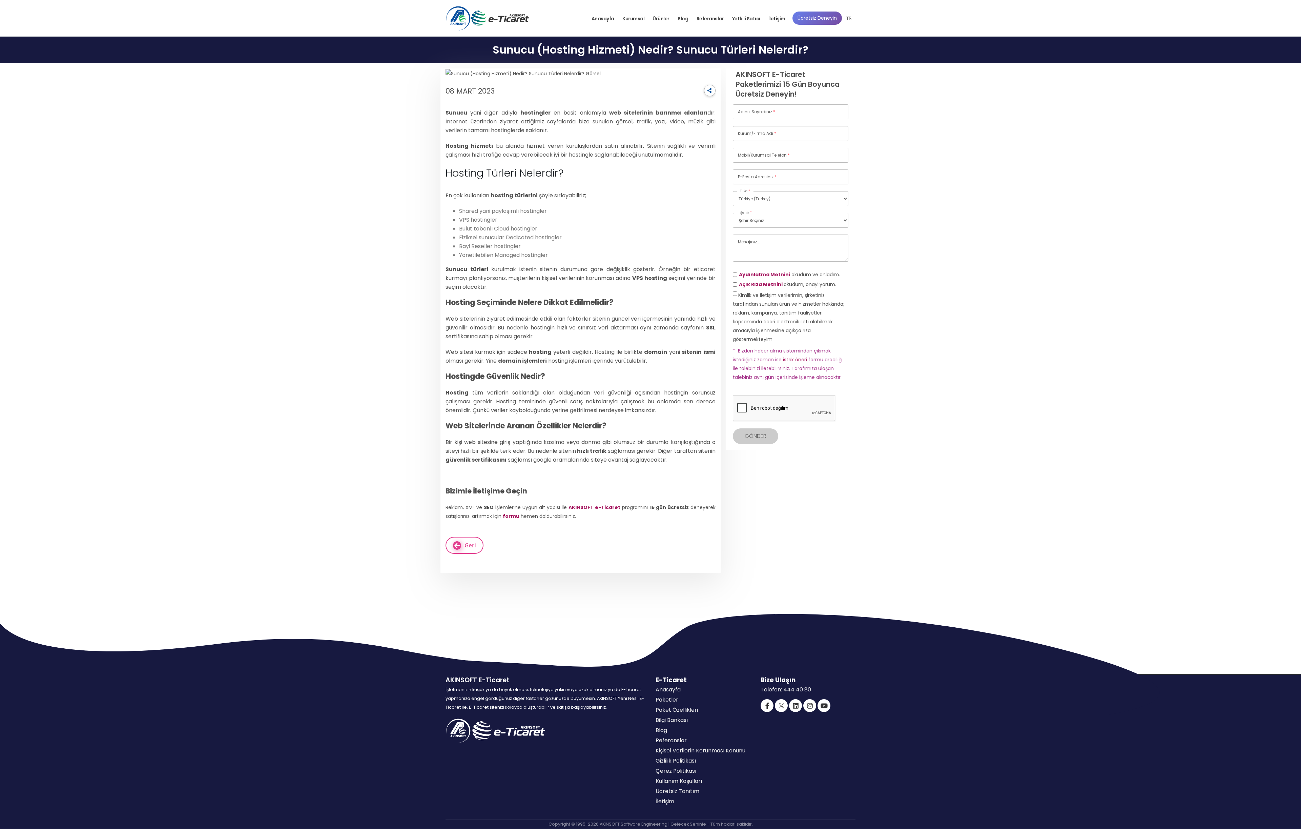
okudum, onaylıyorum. (787, 284)
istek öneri (795, 359)
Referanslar (710, 18)
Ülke (745, 191)
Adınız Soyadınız (756, 112)
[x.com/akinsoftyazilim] (781, 705)
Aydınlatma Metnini (764, 274)
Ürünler (661, 18)
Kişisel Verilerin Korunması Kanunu (700, 750)
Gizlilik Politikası (676, 761)
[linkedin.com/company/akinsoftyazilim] (795, 705)
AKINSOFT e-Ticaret (594, 507)
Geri (470, 545)
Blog (683, 18)
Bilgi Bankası (672, 720)
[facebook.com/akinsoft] (767, 705)
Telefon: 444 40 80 (786, 689)
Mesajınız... (749, 242)
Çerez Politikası (676, 771)
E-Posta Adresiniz (757, 177)
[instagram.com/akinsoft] (809, 705)
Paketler (667, 700)
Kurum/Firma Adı (757, 133)
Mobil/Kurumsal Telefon (764, 155)
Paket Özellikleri (677, 710)
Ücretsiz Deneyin (817, 18)
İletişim (776, 18)
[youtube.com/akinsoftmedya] (824, 705)
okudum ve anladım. (789, 274)
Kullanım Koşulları (679, 781)
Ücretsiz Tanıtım (677, 791)
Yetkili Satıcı (746, 18)
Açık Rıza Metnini (761, 284)
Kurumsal (633, 18)
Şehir (746, 212)
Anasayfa (603, 18)
